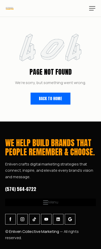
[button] (92, 8)
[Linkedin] (58, 219)
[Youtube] (46, 219)
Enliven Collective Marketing (34, 231)
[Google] (70, 219)
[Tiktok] (34, 219)
